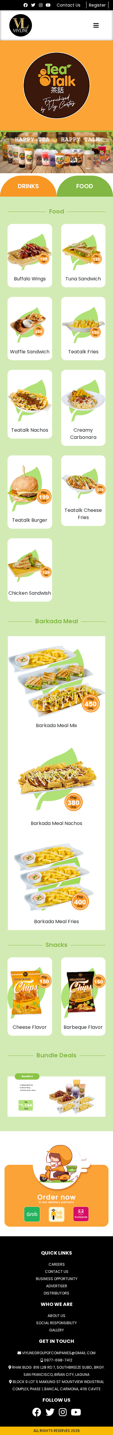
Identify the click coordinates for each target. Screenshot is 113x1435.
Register (97, 5)
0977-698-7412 (57, 1360)
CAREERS (57, 1264)
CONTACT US (56, 1271)
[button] (15, 1095)
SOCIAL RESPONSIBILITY (56, 1322)
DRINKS (28, 186)
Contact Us (69, 5)
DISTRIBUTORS (56, 1293)
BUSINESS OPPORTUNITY (56, 1278)
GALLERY (56, 1330)
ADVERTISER (56, 1285)
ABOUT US (56, 1315)
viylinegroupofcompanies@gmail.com (58, 1352)
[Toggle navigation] (96, 25)
